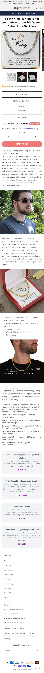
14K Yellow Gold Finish (22, 101)
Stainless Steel (22, 94)
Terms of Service (9, 593)
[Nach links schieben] (4, 77)
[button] (2, 8)
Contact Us (7, 565)
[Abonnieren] (37, 650)
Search (6, 597)
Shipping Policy (9, 588)
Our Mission (8, 570)
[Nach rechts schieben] (40, 77)
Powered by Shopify (26, 669)
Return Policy (8, 584)
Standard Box (22, 111)
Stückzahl (22, 132)
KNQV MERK (19, 669)
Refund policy (8, 579)
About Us (7, 561)
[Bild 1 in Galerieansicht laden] (11, 77)
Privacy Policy (8, 575)
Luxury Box (21, 117)
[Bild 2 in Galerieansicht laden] (22, 77)
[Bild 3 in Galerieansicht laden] (32, 77)
